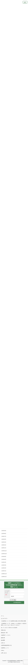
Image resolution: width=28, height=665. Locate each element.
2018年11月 (4, 576)
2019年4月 (3, 562)
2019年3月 (3, 565)
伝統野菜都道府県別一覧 (6, 645)
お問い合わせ (4, 652)
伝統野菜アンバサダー (6, 635)
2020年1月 (3, 547)
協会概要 (3, 640)
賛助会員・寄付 (4, 632)
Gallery (2, 650)
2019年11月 (4, 550)
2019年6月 (3, 559)
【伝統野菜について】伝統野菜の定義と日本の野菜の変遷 (13, 621)
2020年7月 (3, 536)
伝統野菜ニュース (5, 647)
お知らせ (3, 642)
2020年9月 (3, 530)
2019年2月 (3, 568)
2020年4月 (3, 542)
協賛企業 (3, 637)
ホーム (2, 615)
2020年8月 (3, 533)
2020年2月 (3, 545)
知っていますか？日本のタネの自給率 (9, 627)
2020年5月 (3, 539)
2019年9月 (3, 556)
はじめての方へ (4, 618)
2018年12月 (4, 573)
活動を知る (3, 630)
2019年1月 (3, 570)
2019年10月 (4, 553)
